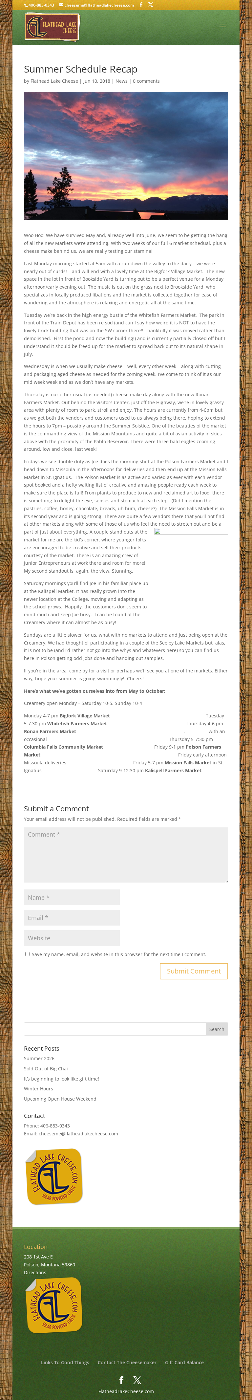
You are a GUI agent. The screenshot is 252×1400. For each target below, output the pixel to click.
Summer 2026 (39, 1058)
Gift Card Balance (184, 1362)
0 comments (146, 81)
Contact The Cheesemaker (127, 1362)
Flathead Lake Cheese (54, 81)
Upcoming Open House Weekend (60, 1099)
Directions (35, 1272)
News (122, 81)
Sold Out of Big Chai (46, 1068)
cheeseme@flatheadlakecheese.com (78, 1133)
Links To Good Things (65, 1362)
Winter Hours (38, 1088)
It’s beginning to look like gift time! (61, 1079)
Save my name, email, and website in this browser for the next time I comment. (119, 954)
